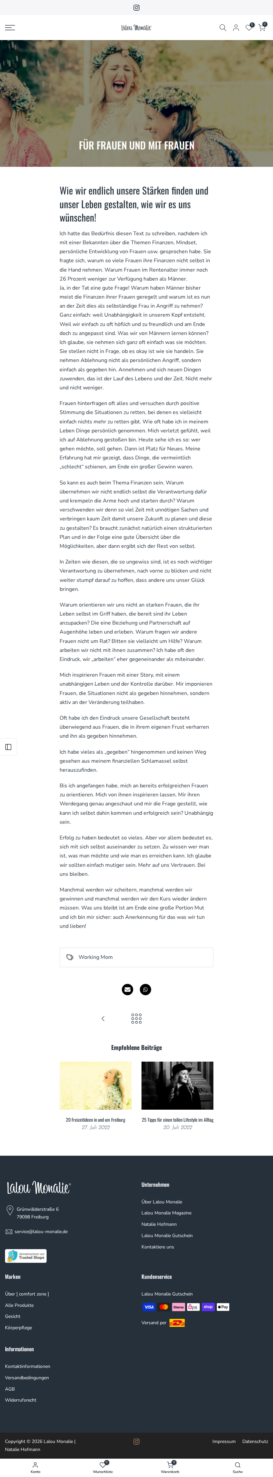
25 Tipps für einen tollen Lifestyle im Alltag (177, 1119)
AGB (10, 1389)
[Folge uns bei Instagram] (136, 8)
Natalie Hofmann (159, 1224)
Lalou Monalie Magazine (166, 1213)
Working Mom (96, 957)
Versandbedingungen (27, 1378)
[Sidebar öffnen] (8, 747)
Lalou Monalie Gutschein (167, 1235)
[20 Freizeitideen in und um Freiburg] (103, 1019)
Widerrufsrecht (20, 1400)
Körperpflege (18, 1328)
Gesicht (12, 1316)
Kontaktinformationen (27, 1366)
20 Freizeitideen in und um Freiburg (95, 1119)
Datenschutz (255, 1441)
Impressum (224, 1441)
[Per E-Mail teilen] (127, 989)
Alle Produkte (19, 1305)
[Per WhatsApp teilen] (145, 989)
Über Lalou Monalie (161, 1202)
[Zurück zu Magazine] (136, 1019)
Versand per (154, 1323)
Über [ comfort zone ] (27, 1294)
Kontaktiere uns (157, 1247)
